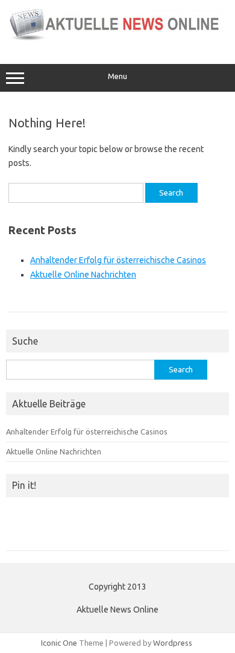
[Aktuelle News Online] (117, 38)
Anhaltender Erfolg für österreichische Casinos (118, 260)
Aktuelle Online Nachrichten (83, 274)
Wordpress (172, 645)
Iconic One (59, 645)
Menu (117, 76)
